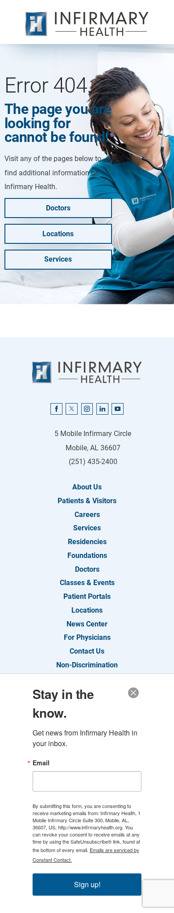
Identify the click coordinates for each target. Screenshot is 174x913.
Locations (58, 234)
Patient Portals (87, 596)
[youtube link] (117, 409)
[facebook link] (56, 409)
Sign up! (87, 884)
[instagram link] (87, 409)
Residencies (87, 541)
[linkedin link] (102, 409)
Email (41, 762)
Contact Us (87, 651)
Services (58, 259)
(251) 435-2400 (93, 461)
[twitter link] (71, 409)
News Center (87, 624)
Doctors (58, 208)
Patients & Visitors (87, 501)
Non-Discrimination (87, 665)
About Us (87, 487)
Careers (87, 514)
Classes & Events (87, 582)
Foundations (87, 555)
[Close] (133, 692)
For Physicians (87, 637)
